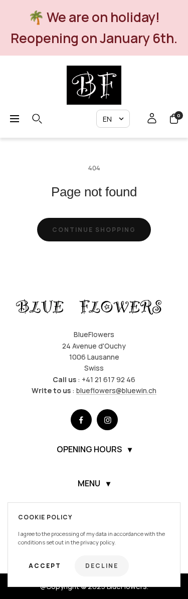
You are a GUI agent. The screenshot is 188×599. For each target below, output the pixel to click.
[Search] (37, 118)
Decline (101, 565)
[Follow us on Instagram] (107, 419)
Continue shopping (94, 229)
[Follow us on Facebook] (81, 419)
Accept (45, 565)
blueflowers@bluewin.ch (116, 390)
